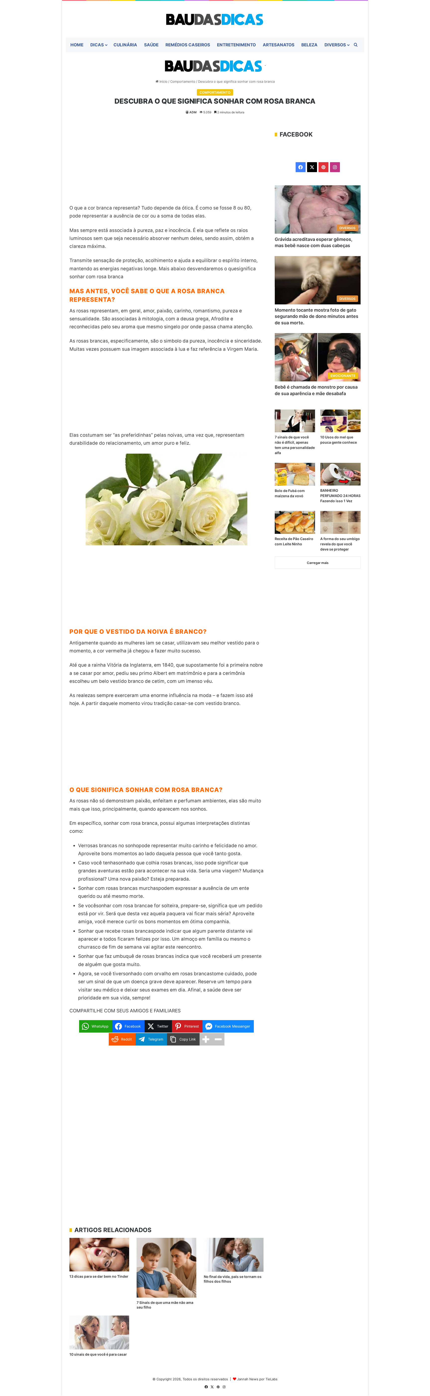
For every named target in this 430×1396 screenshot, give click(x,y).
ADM (193, 112)
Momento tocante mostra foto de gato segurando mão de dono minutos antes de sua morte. (316, 316)
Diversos (335, 44)
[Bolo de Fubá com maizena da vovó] (295, 474)
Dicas (97, 44)
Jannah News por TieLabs (257, 1379)
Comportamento (182, 81)
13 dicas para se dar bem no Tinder (98, 1276)
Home (76, 44)
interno (248, 260)
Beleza (309, 44)
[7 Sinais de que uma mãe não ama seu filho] (166, 1268)
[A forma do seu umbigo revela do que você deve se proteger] (340, 522)
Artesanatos (278, 44)
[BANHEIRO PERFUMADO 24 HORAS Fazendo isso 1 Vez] (340, 474)
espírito (231, 260)
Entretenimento (236, 44)
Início (163, 81)
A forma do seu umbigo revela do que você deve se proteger (340, 544)
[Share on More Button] (206, 1039)
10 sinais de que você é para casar (98, 1354)
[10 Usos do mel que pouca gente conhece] (340, 421)
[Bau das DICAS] (215, 19)
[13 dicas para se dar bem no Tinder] (99, 1254)
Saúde (151, 44)
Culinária (125, 44)
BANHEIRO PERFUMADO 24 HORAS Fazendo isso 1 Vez (340, 495)
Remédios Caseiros (187, 44)
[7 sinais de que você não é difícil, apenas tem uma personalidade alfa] (295, 421)
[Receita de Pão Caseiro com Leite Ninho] (295, 522)
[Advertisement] (166, 167)
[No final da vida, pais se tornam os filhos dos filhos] (234, 1254)
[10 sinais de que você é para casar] (99, 1332)
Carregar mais (317, 563)
